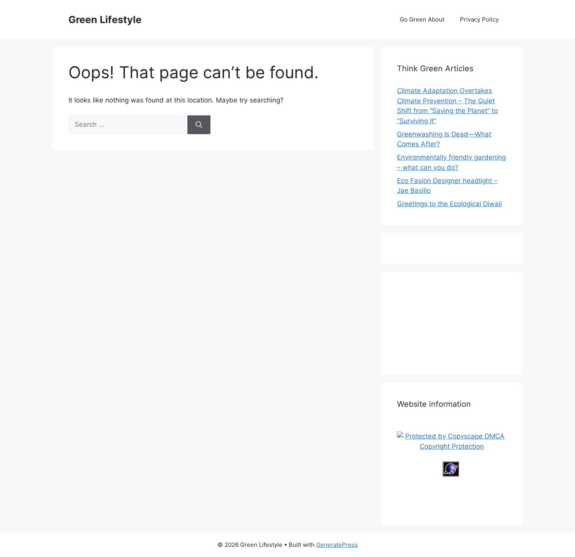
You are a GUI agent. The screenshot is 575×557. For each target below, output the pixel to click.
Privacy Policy (479, 19)
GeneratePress (337, 544)
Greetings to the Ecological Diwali (449, 204)
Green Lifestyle (105, 19)
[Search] (198, 124)
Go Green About (422, 19)
